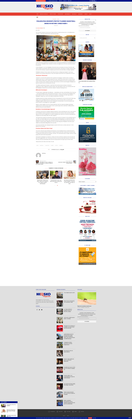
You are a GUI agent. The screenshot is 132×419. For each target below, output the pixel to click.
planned (52, 145)
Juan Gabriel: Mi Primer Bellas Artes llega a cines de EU (69, 384)
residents (61, 145)
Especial (44, 153)
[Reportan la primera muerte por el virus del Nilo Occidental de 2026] (86, 298)
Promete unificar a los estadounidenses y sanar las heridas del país (69, 376)
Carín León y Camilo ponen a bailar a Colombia (69, 318)
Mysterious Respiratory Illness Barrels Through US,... (11, 411)
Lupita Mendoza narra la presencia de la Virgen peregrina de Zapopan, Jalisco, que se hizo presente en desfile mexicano (69, 336)
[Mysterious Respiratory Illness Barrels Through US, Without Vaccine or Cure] (3, 410)
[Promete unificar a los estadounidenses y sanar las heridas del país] (60, 378)
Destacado (54, 19)
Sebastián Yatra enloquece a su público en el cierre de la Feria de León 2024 (69, 327)
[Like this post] (50, 149)
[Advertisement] (66, 276)
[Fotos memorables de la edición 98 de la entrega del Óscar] (87, 71)
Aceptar (90, 417)
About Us (60, 0)
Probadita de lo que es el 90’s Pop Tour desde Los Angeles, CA (69, 368)
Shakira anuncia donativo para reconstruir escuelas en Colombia (69, 393)
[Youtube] (92, 1)
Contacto (65, 0)
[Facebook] (37, 309)
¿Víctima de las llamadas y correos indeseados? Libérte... (87, 138)
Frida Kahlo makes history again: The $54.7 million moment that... (43, 181)
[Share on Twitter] (52, 149)
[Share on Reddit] (57, 149)
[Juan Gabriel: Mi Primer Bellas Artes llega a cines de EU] (60, 386)
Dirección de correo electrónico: (84, 25)
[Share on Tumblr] (56, 149)
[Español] (37, 17)
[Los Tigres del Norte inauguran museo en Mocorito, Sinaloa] (60, 312)
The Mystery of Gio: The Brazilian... (11, 405)
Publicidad (69, 0)
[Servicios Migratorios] (86, 89)
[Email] (94, 1)
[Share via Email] (63, 149)
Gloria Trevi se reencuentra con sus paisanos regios (69, 301)
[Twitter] (91, 1)
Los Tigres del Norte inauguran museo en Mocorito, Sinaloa (68, 310)
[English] (129, 417)
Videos (68, 415)
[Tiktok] (95, 1)
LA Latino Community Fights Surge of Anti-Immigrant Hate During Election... (69, 182)
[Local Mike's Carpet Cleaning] (87, 188)
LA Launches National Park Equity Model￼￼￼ (56, 181)
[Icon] (60, 295)
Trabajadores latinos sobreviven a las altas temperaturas (68, 343)
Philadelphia (47, 145)
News (58, 19)
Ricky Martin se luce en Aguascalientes (68, 351)
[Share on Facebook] (51, 149)
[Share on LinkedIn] (55, 149)
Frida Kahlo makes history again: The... (11, 416)
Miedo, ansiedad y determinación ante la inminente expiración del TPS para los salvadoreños (69, 402)
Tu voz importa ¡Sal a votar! (69, 292)
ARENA (37, 145)
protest (56, 145)
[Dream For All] (86, 44)
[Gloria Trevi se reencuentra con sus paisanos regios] (60, 303)
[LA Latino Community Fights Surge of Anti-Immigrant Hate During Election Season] (69, 175)
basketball (41, 145)
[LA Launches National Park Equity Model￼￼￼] (56, 175)
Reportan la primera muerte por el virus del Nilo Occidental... (84, 306)
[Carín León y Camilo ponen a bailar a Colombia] (60, 320)
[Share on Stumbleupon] (58, 149)
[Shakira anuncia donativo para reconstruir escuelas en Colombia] (60, 395)
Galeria (64, 415)
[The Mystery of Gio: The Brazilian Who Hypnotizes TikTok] (3, 405)
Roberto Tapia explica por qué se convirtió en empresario (69, 360)
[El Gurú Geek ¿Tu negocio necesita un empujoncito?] (87, 247)
